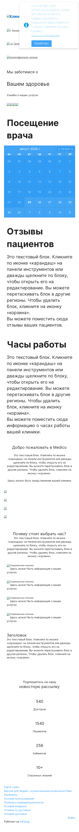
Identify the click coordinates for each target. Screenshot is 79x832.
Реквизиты (10, 794)
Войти (71, 817)
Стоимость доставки (17, 810)
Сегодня (65, 149)
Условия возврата (15, 806)
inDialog (24, 821)
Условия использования (19, 798)
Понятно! (41, 43)
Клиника (17, 16)
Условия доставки (15, 813)
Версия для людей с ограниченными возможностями (38, 790)
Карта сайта (11, 787)
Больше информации (45, 35)
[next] (72, 149)
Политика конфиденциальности (24, 802)
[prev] (59, 149)
